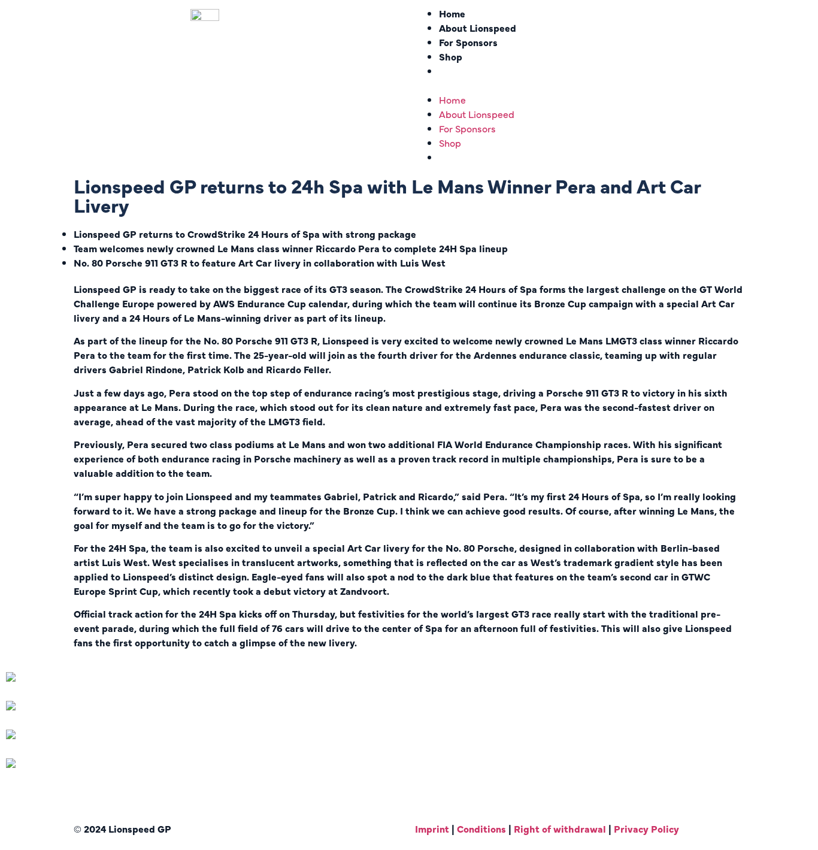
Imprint (432, 828)
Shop (450, 56)
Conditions (481, 828)
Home (452, 13)
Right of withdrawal (561, 828)
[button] (613, 85)
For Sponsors (468, 42)
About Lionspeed (477, 27)
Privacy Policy (646, 828)
